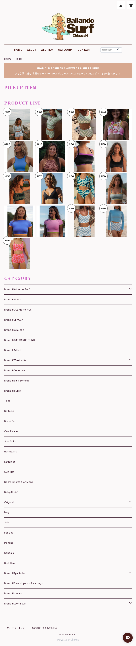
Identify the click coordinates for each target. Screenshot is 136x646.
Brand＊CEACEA (13, 319)
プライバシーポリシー (17, 628)
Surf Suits (10, 441)
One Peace (11, 431)
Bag (6, 512)
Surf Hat (9, 471)
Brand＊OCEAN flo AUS (18, 309)
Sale (7, 522)
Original (9, 502)
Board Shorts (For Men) (18, 482)
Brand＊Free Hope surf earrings (23, 583)
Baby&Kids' (11, 492)
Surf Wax (9, 563)
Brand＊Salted (12, 350)
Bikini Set (10, 421)
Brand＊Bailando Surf (17, 289)
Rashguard (10, 451)
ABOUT (31, 49)
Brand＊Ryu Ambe (15, 573)
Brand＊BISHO (12, 390)
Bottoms (9, 411)
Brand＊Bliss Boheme (17, 380)
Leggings (9, 461)
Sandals (9, 552)
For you (9, 532)
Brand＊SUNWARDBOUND (19, 340)
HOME (18, 49)
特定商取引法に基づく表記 (44, 628)
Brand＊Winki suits (15, 360)
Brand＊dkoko (12, 299)
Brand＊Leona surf (15, 603)
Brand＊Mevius (13, 593)
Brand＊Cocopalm (15, 370)
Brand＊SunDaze (14, 329)
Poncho (9, 542)
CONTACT (84, 49)
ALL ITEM (47, 49)
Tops (7, 400)
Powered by (64, 640)
